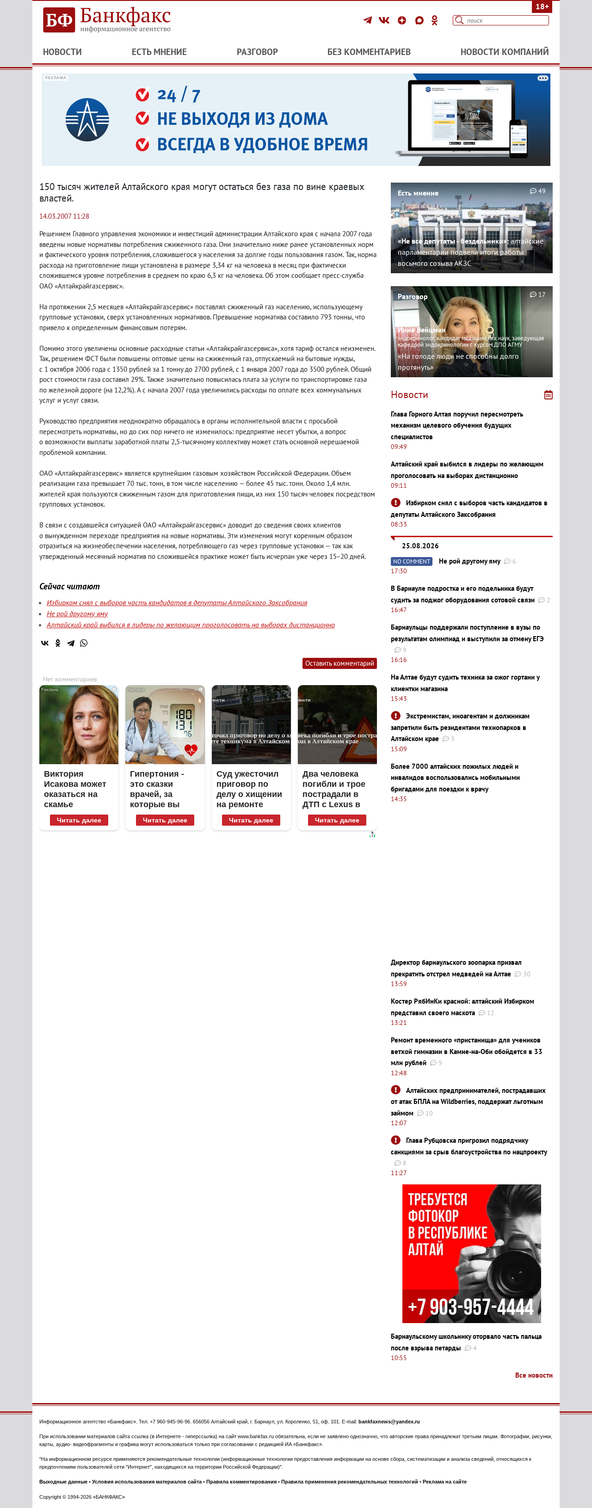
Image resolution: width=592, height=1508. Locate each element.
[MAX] (421, 20)
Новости (62, 51)
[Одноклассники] (435, 20)
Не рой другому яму (77, 613)
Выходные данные (63, 1481)
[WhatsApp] (83, 643)
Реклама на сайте (445, 1481)
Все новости (534, 1375)
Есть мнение (159, 51)
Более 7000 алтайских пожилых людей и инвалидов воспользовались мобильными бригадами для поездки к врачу (455, 777)
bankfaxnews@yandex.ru (389, 1421)
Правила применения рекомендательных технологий (349, 1481)
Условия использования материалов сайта (147, 1481)
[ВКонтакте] (385, 20)
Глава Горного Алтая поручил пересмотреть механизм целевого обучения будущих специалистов (457, 425)
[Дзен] (403, 20)
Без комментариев (369, 51)
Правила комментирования (241, 1481)
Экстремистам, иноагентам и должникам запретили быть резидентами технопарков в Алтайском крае (460, 727)
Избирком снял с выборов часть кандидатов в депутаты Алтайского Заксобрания (177, 602)
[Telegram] (369, 20)
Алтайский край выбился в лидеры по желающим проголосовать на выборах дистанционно (191, 624)
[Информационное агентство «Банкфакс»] (120, 20)
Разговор (257, 51)
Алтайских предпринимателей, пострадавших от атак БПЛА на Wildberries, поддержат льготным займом (468, 1101)
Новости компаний (505, 51)
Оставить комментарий (339, 663)
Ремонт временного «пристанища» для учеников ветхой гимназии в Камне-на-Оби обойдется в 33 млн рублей (467, 1051)
